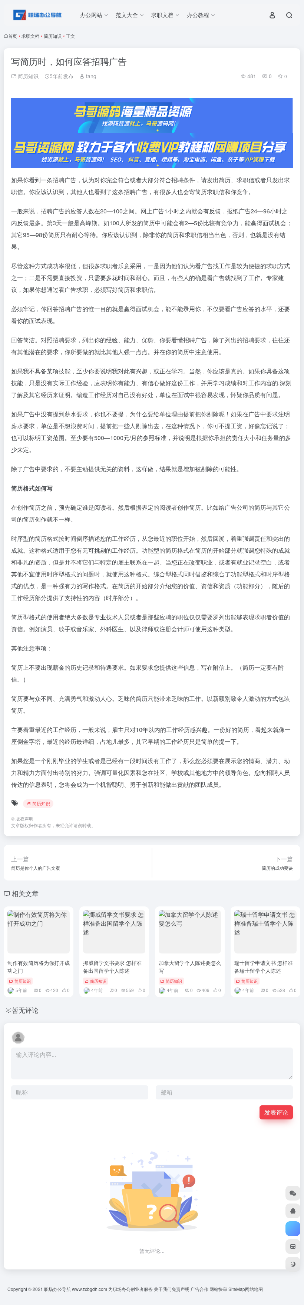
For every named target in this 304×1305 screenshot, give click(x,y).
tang (90, 76)
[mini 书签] (292, 1246)
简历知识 (53, 36)
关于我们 (163, 1289)
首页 (12, 36)
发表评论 (276, 1112)
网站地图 (254, 1289)
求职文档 (30, 36)
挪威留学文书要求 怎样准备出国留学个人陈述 (112, 966)
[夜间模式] (292, 1264)
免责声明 (180, 1289)
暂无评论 (25, 1010)
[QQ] (292, 1211)
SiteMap (236, 1289)
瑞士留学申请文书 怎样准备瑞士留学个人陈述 (263, 966)
